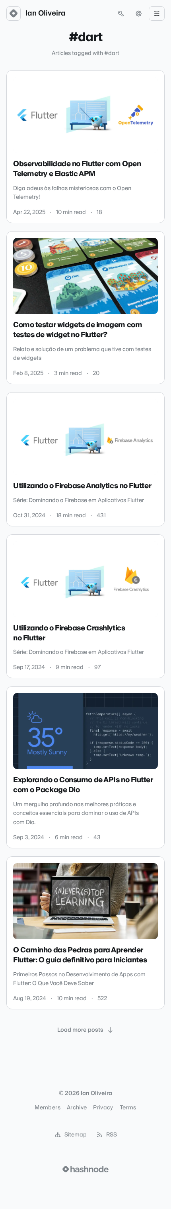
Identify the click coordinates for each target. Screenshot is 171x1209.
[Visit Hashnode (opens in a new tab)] (85, 1169)
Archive (77, 1108)
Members (47, 1108)
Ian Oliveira (45, 13)
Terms (128, 1108)
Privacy (103, 1108)
